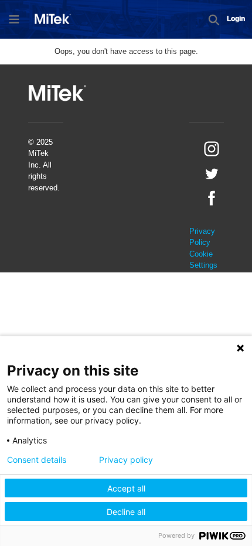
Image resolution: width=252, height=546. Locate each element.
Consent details (36, 460)
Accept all (126, 488)
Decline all (126, 512)
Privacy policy (126, 460)
